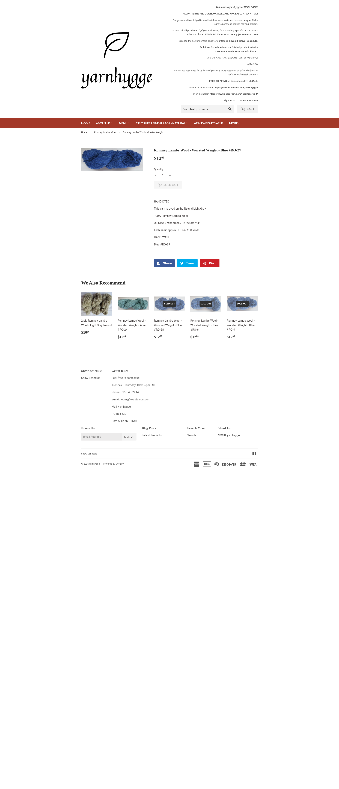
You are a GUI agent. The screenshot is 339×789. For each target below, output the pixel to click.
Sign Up (129, 436)
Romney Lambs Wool (105, 132)
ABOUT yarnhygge (229, 435)
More (233, 123)
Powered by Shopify (113, 463)
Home (85, 123)
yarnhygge (94, 463)
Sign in (228, 100)
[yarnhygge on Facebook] (254, 453)
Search (191, 435)
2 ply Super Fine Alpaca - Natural (161, 123)
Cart (250, 108)
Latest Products (152, 435)
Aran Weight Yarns (208, 123)
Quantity (158, 169)
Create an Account (247, 100)
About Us (103, 123)
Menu (123, 123)
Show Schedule (90, 378)
